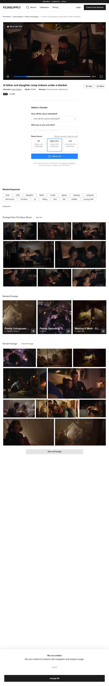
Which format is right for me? (66, 136)
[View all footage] (27, 343)
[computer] (90, 195)
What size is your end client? (47, 130)
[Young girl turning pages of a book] (28, 432)
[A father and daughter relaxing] (20, 278)
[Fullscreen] (101, 77)
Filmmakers (7, 17)
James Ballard (18, 17)
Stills (64, 1)
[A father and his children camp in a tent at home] (19, 358)
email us (72, 163)
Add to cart (56, 156)
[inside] (53, 195)
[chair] (7, 195)
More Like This (16, 26)
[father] (42, 195)
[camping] (76, 195)
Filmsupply (56, 1)
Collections (44, 7)
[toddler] (74, 199)
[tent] (55, 199)
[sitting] (45, 199)
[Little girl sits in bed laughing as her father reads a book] (19, 408)
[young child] (88, 199)
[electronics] (10, 199)
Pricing (55, 7)
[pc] (35, 199)
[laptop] (64, 195)
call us (64, 163)
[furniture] (24, 199)
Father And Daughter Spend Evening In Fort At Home (32, 17)
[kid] (64, 199)
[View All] (39, 217)
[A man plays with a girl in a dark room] (54, 358)
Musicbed (46, 1)
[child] (17, 195)
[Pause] (8, 77)
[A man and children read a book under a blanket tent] (80, 432)
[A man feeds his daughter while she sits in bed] (54, 278)
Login (78, 7)
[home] (13, 7)
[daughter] (29, 195)
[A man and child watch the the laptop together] (89, 231)
